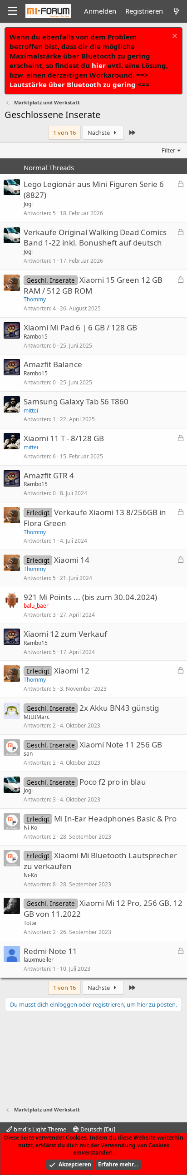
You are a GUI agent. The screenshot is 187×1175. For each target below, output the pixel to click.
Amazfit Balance (53, 364)
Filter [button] (168, 150)
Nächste (99, 132)
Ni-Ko (30, 827)
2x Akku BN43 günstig (119, 708)
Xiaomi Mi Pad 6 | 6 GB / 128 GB (80, 327)
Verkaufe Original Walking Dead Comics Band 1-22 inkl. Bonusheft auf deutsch (95, 237)
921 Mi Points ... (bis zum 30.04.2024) (90, 597)
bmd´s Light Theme (39, 1129)
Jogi (28, 204)
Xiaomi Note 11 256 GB (120, 744)
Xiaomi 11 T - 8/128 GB (64, 438)
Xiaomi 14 (71, 560)
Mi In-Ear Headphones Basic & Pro (115, 818)
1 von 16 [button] (64, 132)
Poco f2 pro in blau (112, 782)
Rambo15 (36, 336)
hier (99, 65)
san (28, 753)
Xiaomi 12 (71, 670)
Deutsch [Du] (97, 1129)
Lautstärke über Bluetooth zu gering (73, 84)
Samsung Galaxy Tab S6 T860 (76, 401)
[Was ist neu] (176, 11)
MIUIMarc (36, 717)
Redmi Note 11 (50, 951)
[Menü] (12, 11)
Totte (30, 923)
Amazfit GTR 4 (49, 475)
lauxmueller (39, 960)
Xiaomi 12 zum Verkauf (65, 634)
